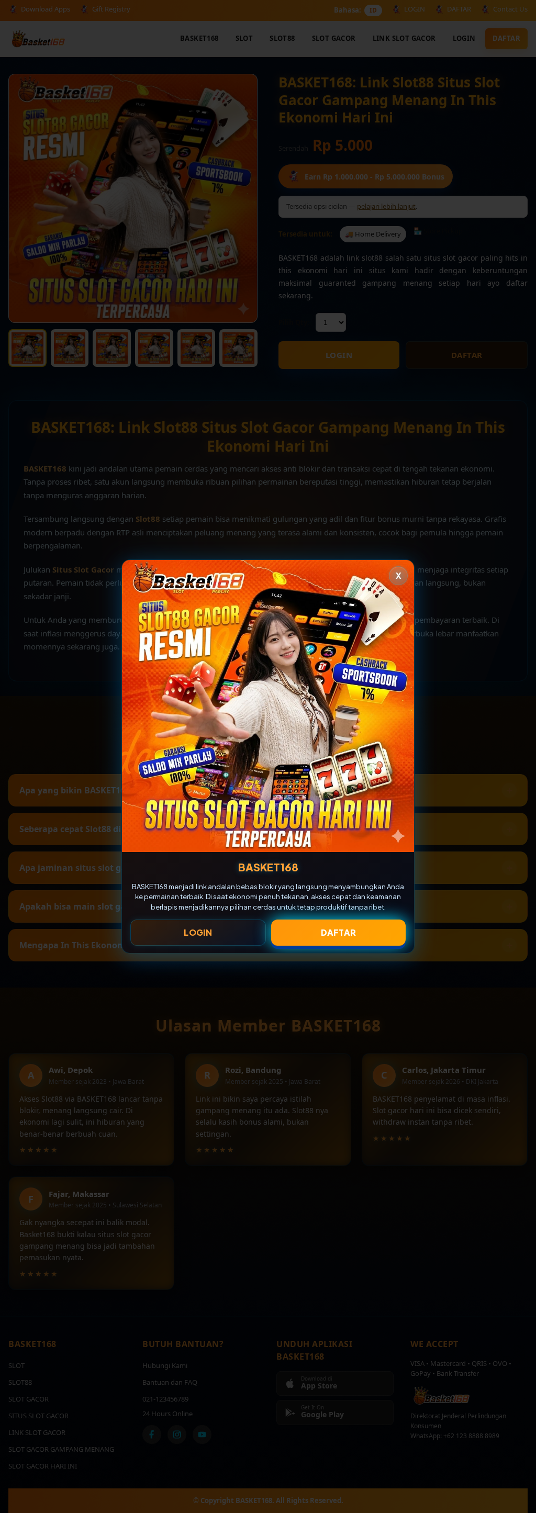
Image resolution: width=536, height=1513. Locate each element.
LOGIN (198, 932)
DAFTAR (338, 932)
